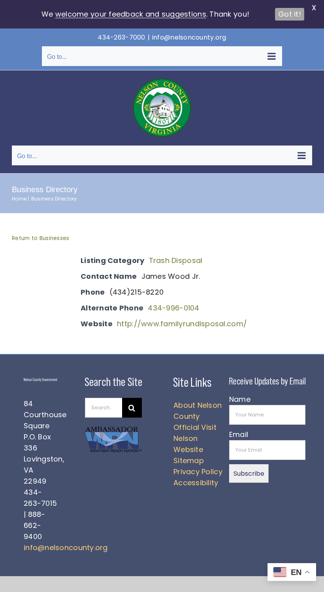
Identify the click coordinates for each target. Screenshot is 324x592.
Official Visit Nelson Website (195, 438)
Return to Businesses (40, 238)
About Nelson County (197, 410)
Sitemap (188, 460)
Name (240, 399)
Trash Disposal (176, 260)
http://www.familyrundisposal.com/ (182, 324)
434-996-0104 (173, 308)
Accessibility (196, 483)
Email (238, 434)
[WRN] (113, 429)
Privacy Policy (197, 472)
